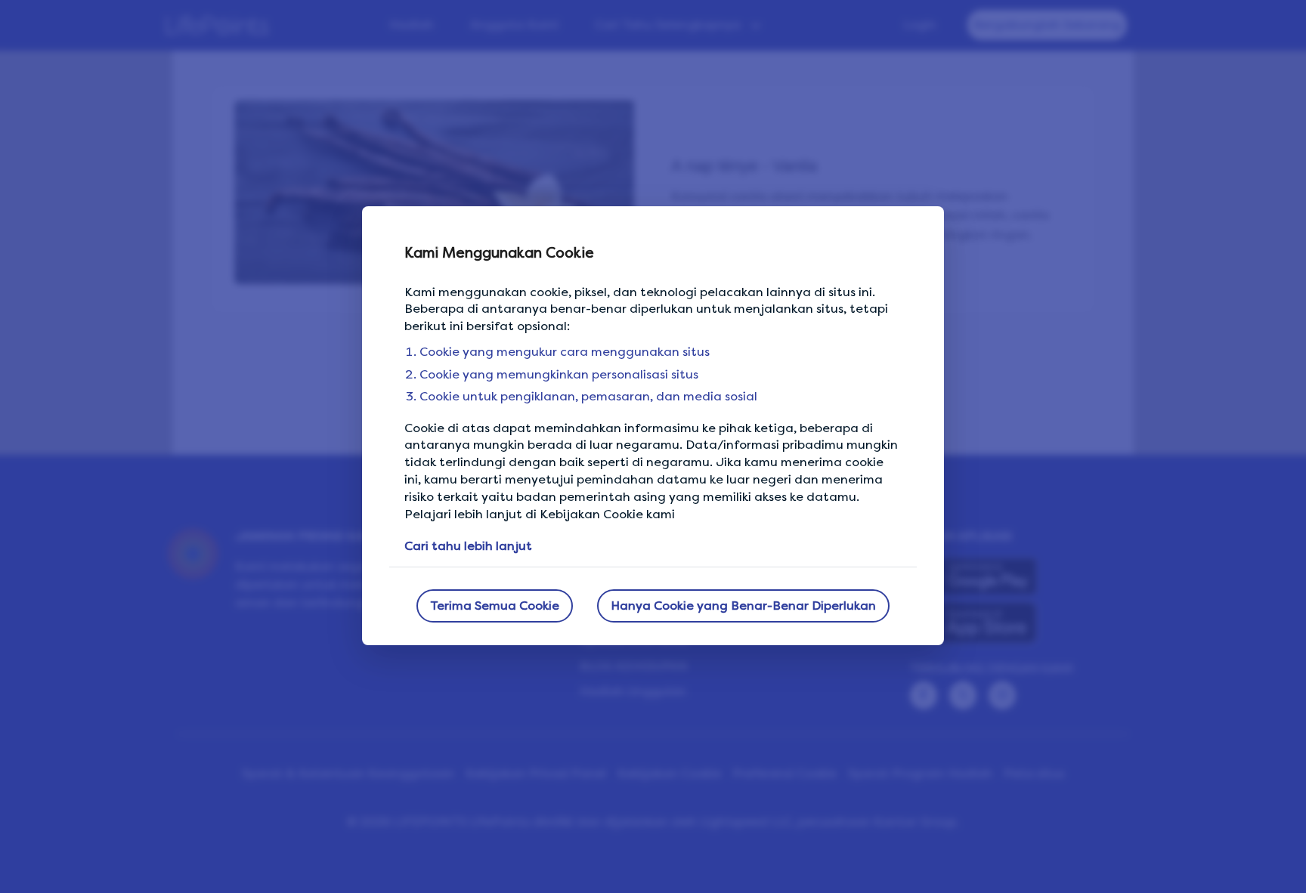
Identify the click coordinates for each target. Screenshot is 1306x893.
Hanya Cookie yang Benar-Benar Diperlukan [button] (743, 605)
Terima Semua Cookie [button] (494, 605)
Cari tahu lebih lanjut (468, 546)
